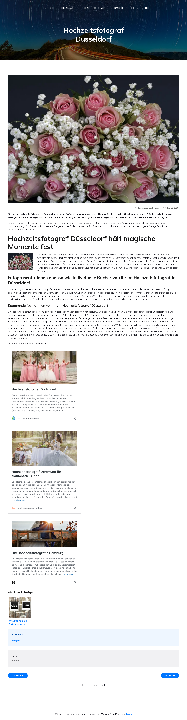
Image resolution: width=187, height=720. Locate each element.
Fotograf (15, 660)
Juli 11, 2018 (172, 207)
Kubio (129, 713)
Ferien (85, 8)
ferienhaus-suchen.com (149, 207)
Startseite (49, 8)
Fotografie (16, 641)
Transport (119, 8)
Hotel (134, 8)
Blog (146, 8)
